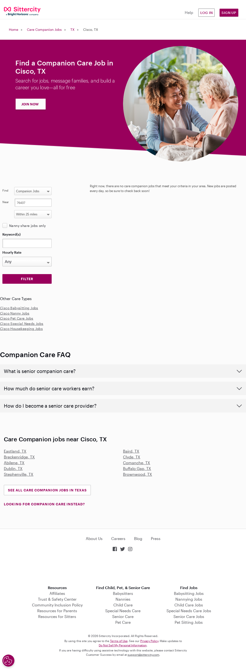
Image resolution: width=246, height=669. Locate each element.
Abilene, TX (14, 462)
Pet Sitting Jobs (189, 622)
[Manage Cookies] (8, 661)
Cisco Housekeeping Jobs (21, 329)
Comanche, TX (136, 462)
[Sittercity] (20, 11)
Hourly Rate (11, 252)
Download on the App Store (123, 569)
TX (72, 29)
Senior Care (123, 616)
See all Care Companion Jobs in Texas (47, 490)
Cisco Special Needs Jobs (21, 324)
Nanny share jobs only (27, 226)
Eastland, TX (15, 451)
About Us (94, 538)
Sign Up (228, 13)
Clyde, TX (131, 457)
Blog (138, 538)
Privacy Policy (149, 641)
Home (13, 29)
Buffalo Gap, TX (137, 468)
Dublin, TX (13, 468)
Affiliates (57, 593)
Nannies (123, 599)
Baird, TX (131, 451)
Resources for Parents (57, 610)
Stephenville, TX (18, 474)
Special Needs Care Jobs (188, 610)
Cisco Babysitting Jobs (19, 308)
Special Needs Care (123, 610)
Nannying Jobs (188, 599)
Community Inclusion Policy (57, 605)
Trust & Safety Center (57, 599)
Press (155, 538)
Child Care (123, 605)
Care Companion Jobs (44, 29)
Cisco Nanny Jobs (14, 313)
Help (189, 12)
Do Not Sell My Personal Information (123, 645)
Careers (118, 538)
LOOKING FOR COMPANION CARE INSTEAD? (44, 504)
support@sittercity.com (143, 654)
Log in (206, 13)
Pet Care (123, 622)
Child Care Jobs (188, 605)
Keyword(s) (11, 234)
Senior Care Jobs (188, 616)
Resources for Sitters (57, 616)
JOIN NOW (30, 104)
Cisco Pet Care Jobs (16, 318)
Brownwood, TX (137, 474)
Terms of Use (119, 641)
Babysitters (123, 593)
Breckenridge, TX (19, 457)
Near (5, 202)
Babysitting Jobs (189, 593)
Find (5, 190)
